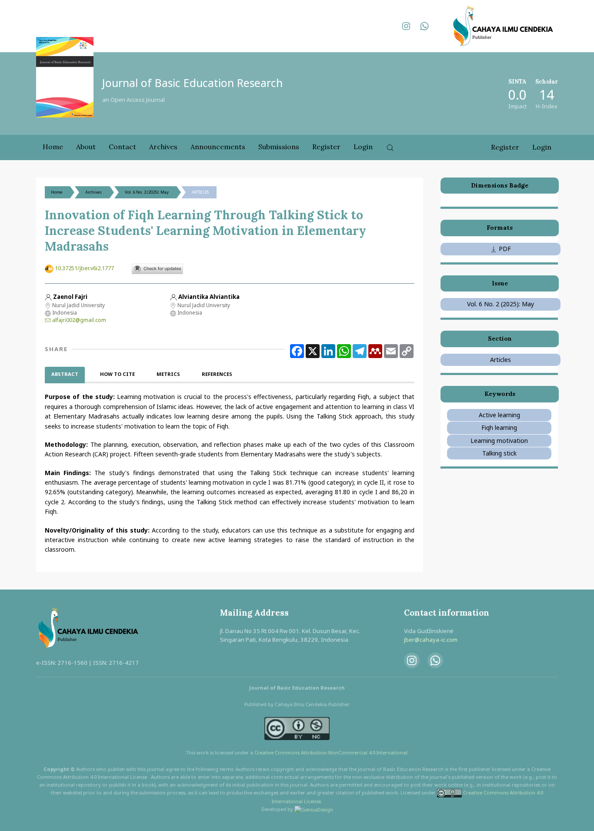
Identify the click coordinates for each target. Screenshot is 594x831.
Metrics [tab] (168, 374)
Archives (163, 146)
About (86, 146)
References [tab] (217, 374)
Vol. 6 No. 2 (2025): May (147, 192)
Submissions (278, 146)
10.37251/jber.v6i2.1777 (84, 268)
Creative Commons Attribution (290, 752)
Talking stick (499, 453)
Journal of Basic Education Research (192, 82)
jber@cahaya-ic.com (430, 639)
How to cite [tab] (117, 374)
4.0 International (388, 752)
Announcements (217, 146)
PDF (504, 249)
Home (53, 146)
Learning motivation (499, 440)
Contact (122, 146)
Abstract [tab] (64, 374)
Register (326, 146)
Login (363, 146)
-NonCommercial (348, 752)
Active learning (499, 415)
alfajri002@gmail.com (79, 319)
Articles (500, 359)
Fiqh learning (499, 427)
